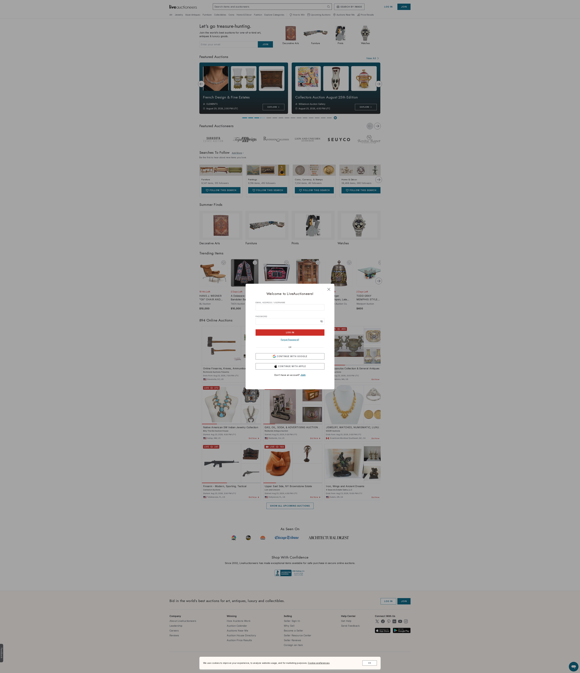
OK (369, 663)
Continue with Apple (292, 366)
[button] (321, 321)
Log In (290, 332)
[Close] (329, 289)
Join (303, 374)
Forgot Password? (290, 339)
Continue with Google (292, 356)
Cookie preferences (319, 663)
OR (290, 347)
